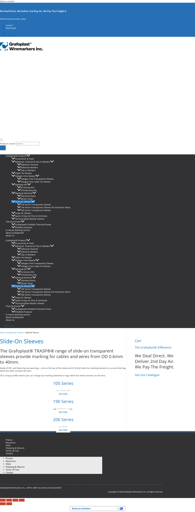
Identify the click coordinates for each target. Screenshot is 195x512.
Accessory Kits (27, 187)
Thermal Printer (13, 221)
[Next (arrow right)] (9, 503)
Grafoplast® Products (16, 156)
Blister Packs (27, 198)
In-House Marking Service (18, 230)
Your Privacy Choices (105, 508)
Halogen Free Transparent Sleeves (37, 179)
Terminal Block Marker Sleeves (29, 218)
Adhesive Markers (29, 167)
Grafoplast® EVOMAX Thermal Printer (33, 224)
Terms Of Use (12, 450)
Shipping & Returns (15, 448)
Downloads (11, 28)
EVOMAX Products (23, 227)
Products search (8, 143)
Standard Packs (28, 196)
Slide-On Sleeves (23, 201)
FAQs (8, 445)
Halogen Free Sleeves (25, 176)
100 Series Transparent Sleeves (36, 204)
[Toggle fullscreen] (9, 500)
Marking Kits (21, 184)
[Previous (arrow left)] (3, 503)
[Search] (3, 147)
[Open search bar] (1, 140)
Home (2, 332)
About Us (10, 235)
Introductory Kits (29, 190)
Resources (11, 442)
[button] (28, 156)
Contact (9, 25)
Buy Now (63, 393)
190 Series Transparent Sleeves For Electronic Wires (45, 207)
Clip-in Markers (28, 170)
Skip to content (7, 1)
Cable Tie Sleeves (23, 173)
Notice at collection (81, 508)
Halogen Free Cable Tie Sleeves (36, 181)
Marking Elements (23, 193)
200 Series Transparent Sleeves (36, 210)
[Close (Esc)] (22, 500)
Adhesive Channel (29, 164)
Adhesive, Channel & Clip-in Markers (32, 161)
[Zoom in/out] (3, 500)
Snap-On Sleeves (23, 213)
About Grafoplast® (15, 232)
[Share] (15, 500)
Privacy (9, 440)
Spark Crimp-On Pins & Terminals (31, 216)
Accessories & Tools (24, 159)
